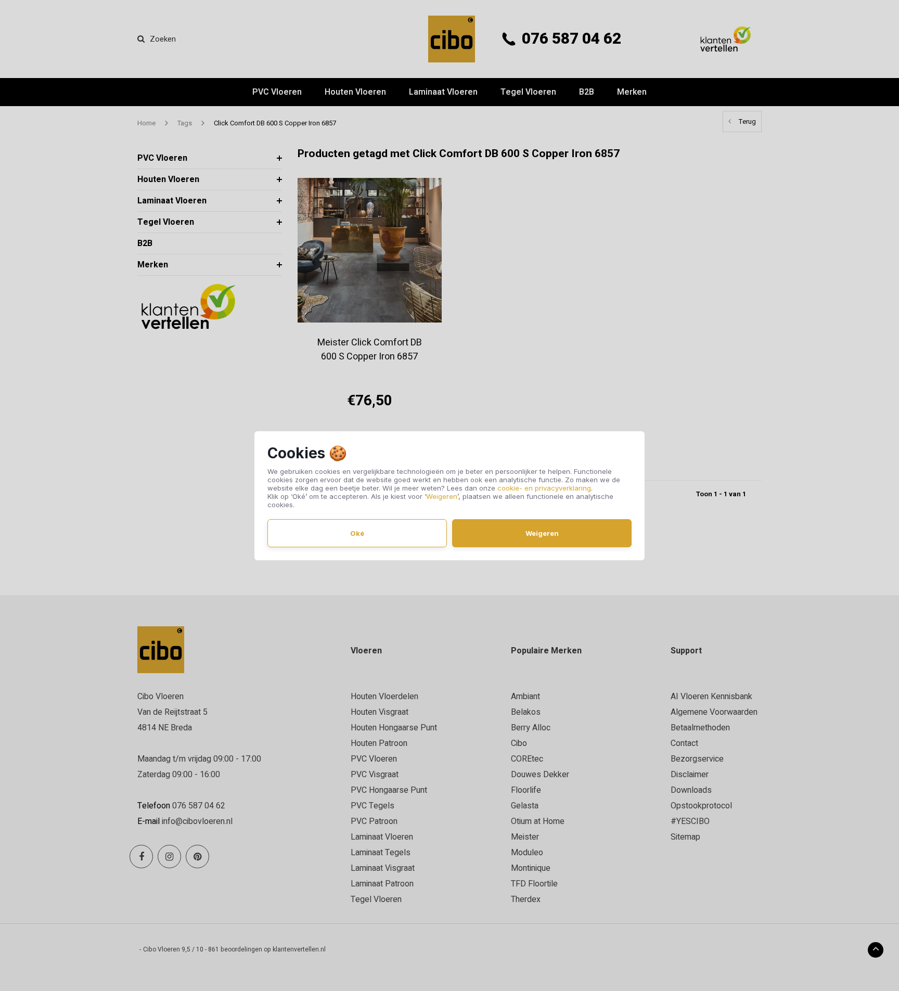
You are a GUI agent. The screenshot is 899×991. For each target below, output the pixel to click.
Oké (357, 533)
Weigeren (441, 496)
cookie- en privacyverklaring (544, 488)
